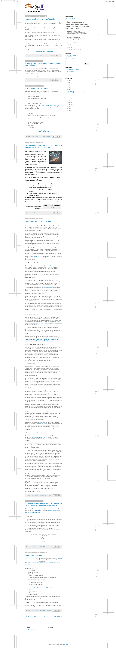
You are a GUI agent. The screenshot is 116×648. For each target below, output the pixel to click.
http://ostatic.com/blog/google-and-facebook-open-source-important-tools (43, 76)
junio (69, 97)
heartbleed (50, 265)
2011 (68, 110)
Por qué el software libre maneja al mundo (43, 51)
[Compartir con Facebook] (55, 55)
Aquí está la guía (43, 131)
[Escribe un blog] (52, 55)
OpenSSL (29, 233)
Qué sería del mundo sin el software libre (41, 19)
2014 (68, 89)
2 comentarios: (46, 79)
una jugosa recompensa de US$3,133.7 (39, 437)
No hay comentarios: (47, 136)
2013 (68, 106)
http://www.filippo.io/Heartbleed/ (42, 323)
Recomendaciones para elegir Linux (39, 88)
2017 (68, 84)
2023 (68, 82)
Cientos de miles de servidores (32, 225)
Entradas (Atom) (34, 618)
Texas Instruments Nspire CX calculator (43, 587)
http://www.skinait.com (70, 18)
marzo (69, 102)
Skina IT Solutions (72, 71)
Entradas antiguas (58, 616)
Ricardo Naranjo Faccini (73, 69)
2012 (68, 108)
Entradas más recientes (31, 616)
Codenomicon (50, 287)
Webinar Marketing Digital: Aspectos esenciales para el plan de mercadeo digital (43, 146)
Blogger (65, 644)
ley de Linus (36, 256)
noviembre (70, 91)
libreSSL (29, 444)
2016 (68, 85)
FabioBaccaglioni (50, 374)
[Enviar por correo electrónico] (51, 55)
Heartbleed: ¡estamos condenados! (38, 221)
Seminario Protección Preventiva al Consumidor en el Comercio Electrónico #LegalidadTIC (43, 505)
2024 (68, 80)
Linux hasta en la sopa (34, 555)
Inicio (45, 616)
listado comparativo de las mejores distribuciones (49, 105)
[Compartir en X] (54, 55)
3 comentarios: (48, 495)
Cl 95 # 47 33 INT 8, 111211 (71, 55)
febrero (69, 104)
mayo (69, 98)
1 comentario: (45, 55)
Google (43, 287)
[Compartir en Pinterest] (57, 55)
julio (69, 95)
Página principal (31, 629)
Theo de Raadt (42, 423)
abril (69, 100)
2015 (68, 87)
